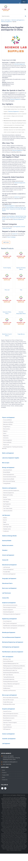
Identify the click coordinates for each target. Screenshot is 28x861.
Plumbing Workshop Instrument (10, 681)
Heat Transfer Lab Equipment (10, 623)
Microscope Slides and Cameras (10, 697)
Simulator (5, 550)
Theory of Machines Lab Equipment (11, 683)
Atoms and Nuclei (7, 442)
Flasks (4, 522)
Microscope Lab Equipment (9, 695)
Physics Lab (6, 444)
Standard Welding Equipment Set (10, 663)
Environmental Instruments (9, 476)
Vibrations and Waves (8, 422)
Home (2, 20)
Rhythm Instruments (7, 545)
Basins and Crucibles (8, 495)
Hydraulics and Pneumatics (9, 690)
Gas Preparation (17, 226)
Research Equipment (8, 609)
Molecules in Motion (7, 424)
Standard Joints (7, 529)
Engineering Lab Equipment (9, 618)
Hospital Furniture (7, 711)
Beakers (5, 517)
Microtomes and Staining (9, 481)
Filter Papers (9, 228)
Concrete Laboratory (8, 686)
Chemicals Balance (10, 207)
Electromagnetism (7, 440)
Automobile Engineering (8, 679)
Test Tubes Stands (7, 508)
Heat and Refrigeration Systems (10, 713)
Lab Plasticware (6, 593)
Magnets (5, 431)
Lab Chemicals (6, 567)
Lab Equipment (6, 743)
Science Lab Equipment (8, 734)
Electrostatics (6, 428)
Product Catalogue (11, 237)
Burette (5, 520)
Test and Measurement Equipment (11, 637)
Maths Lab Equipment (8, 453)
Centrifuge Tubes (7, 526)
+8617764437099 (7, 764)
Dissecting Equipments (8, 474)
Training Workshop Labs (8, 677)
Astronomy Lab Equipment (9, 574)
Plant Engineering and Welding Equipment (12, 668)
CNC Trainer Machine (8, 674)
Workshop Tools (7, 659)
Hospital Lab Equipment (8, 709)
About (24, 1)
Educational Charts (7, 470)
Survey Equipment (7, 621)
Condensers (6, 531)
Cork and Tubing (7, 499)
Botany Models (6, 472)
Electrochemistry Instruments (10, 605)
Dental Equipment (7, 720)
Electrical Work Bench (8, 661)
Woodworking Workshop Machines (11, 672)
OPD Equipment (6, 729)
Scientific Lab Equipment (9, 738)
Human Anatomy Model (8, 479)
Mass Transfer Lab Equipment (10, 628)
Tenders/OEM (5, 775)
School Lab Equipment (8, 555)
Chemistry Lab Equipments (17, 20)
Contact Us (17, 197)
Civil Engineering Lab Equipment (10, 647)
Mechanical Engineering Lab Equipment (12, 642)
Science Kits (5, 598)
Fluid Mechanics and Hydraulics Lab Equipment (14, 625)
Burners (5, 497)
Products (4, 772)
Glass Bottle (6, 524)
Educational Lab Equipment (9, 564)
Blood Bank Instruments (8, 718)
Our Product (7, 20)
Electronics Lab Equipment (9, 588)
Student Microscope (8, 702)
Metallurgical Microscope (9, 704)
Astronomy (5, 437)
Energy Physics (6, 426)
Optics (4, 433)
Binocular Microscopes (8, 699)
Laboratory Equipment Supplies (10, 458)
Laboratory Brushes (7, 510)
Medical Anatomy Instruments (10, 715)
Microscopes (5, 462)
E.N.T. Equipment (7, 724)
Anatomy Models (6, 540)
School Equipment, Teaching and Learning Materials (12, 447)
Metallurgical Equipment (8, 632)
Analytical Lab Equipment (9, 602)
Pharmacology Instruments (9, 607)
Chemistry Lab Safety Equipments (11, 490)
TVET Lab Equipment (7, 656)
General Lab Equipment (8, 611)
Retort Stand (6, 506)
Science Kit (5, 560)
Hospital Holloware (7, 727)
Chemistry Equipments (6, 21)
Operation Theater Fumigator (10, 722)
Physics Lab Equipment (8, 417)
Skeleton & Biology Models (9, 535)
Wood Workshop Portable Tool (10, 670)
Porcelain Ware (6, 571)
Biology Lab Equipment (8, 467)
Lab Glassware (6, 515)
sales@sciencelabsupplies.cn (10, 762)
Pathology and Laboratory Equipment (11, 614)
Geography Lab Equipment (9, 578)
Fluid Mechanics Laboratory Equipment (12, 651)
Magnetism (6, 435)
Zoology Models (6, 483)
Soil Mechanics (6, 688)
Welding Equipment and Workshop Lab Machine (14, 665)
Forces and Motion (7, 419)
